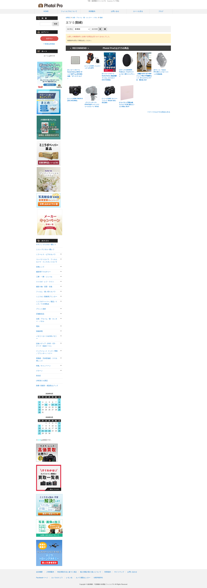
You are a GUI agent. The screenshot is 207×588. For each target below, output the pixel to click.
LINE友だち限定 (42, 380)
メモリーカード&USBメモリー (46, 337)
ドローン (39, 371)
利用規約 (107, 572)
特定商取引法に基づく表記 (67, 572)
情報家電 (39, 331)
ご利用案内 (50, 572)
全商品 (68, 17)
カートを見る (138, 11)
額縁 (101, 17)
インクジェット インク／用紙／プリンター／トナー (47, 352)
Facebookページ (42, 578)
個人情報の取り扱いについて (90, 572)
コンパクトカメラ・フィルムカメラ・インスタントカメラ (46, 260)
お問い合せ (115, 11)
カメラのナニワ (57, 578)
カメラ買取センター (83, 578)
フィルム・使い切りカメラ (46, 291)
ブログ (160, 11)
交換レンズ (40, 267)
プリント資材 (41, 309)
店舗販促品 (40, 314)
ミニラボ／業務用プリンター (46, 296)
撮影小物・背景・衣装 (44, 287)
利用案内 (92, 11)
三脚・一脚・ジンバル (44, 277)
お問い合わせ (132, 572)
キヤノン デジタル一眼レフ (46, 244)
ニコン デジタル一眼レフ (45, 249)
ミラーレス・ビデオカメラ (46, 254)
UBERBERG (98, 578)
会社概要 (39, 572)
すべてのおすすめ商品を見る (159, 112)
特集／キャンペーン (43, 366)
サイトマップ (119, 572)
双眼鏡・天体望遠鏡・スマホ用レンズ (46, 359)
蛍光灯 (38, 376)
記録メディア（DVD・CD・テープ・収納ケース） (46, 345)
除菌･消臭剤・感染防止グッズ (47, 385)
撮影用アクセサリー (43, 272)
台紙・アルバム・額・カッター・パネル (84, 17)
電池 (37, 326)
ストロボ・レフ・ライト (45, 282)
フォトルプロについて (69, 11)
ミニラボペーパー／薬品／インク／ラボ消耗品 (46, 303)
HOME (46, 11)
